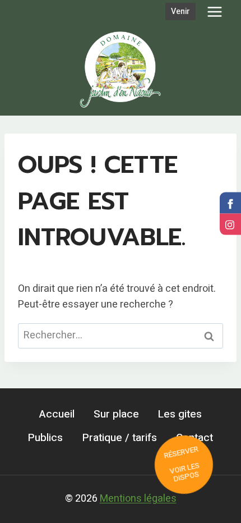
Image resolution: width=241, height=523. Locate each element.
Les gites (180, 414)
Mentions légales (138, 498)
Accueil (57, 414)
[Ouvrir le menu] (214, 11)
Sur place (116, 414)
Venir (180, 11)
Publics (45, 438)
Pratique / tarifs (119, 438)
